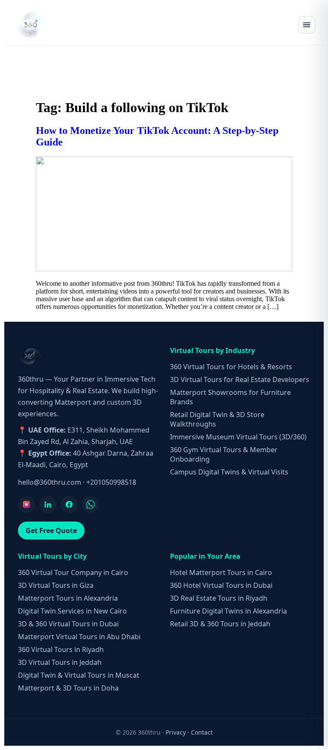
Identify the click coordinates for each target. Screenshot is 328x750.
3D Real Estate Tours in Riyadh (218, 598)
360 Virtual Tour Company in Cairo (73, 572)
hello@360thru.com (49, 482)
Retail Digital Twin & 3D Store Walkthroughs (217, 419)
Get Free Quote (51, 530)
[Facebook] (69, 504)
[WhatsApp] (90, 504)
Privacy (176, 732)
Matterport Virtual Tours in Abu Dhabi (79, 636)
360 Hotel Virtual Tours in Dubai (221, 585)
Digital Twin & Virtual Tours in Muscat (78, 675)
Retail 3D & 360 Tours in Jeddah (220, 623)
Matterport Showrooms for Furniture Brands (230, 397)
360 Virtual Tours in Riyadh (61, 649)
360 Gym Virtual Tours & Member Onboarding (224, 454)
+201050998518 (111, 482)
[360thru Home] (31, 25)
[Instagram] (26, 504)
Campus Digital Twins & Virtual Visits (229, 472)
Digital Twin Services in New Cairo (72, 611)
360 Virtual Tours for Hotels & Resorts (231, 366)
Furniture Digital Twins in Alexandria (228, 611)
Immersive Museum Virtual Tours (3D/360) (238, 437)
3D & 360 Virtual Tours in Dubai (68, 623)
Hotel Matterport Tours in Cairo (221, 572)
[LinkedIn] (47, 504)
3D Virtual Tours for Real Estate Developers (239, 379)
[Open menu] (306, 24)
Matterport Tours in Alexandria (68, 598)
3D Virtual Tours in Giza (56, 585)
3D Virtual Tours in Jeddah (60, 662)
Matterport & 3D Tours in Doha (68, 688)
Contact (202, 732)
